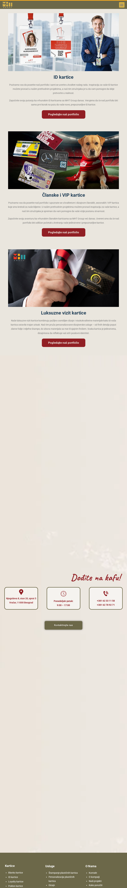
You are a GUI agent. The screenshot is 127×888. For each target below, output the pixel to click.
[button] (122, 5)
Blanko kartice (15, 872)
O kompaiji (94, 877)
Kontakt (93, 873)
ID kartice (13, 877)
